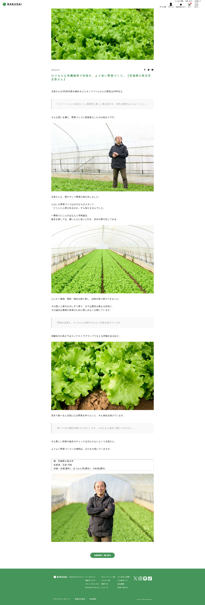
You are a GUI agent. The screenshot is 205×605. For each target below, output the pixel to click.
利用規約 (92, 599)
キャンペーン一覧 (108, 577)
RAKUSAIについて (76, 577)
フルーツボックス (92, 584)
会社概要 (120, 584)
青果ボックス (90, 580)
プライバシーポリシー (61, 599)
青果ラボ (104, 584)
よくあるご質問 (179, 1)
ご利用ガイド (197, 1)
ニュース (104, 587)
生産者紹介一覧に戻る (102, 555)
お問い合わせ (188, 1)
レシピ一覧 (105, 580)
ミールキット (90, 577)
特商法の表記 (80, 599)
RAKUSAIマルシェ (92, 587)
